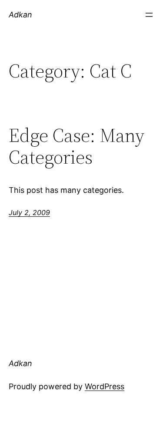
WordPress (104, 386)
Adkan (20, 14)
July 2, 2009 (29, 212)
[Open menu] (149, 15)
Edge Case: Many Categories (76, 146)
